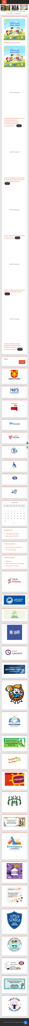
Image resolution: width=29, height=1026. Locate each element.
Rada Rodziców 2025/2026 (14, 547)
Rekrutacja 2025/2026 (12, 536)
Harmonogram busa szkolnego (15, 563)
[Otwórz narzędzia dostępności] (25, 1022)
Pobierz (19, 125)
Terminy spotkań (11, 550)
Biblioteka (9, 561)
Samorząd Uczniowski (12, 566)
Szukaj (6, 359)
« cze (14, 523)
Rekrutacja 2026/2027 (12, 534)
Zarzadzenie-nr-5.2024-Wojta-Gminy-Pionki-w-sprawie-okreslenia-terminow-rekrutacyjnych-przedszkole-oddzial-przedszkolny (14, 179)
